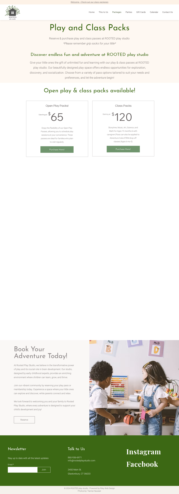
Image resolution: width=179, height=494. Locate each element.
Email (10, 465)
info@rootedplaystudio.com (81, 460)
